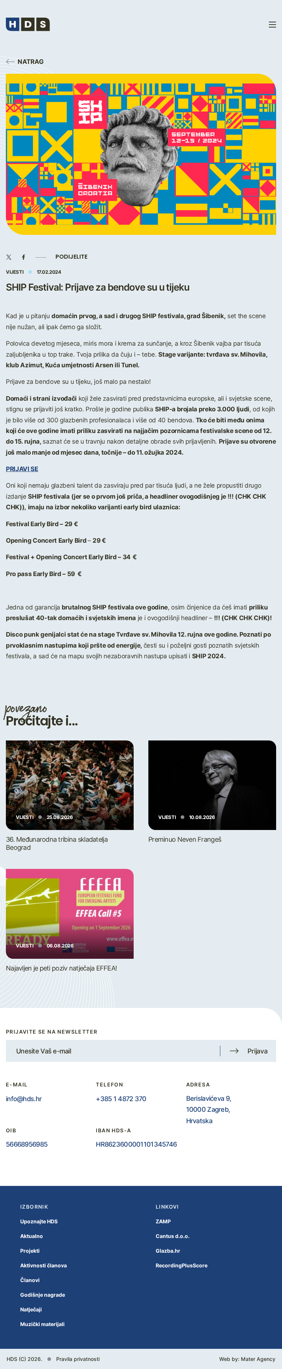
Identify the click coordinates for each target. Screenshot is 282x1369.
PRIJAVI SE (22, 468)
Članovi (30, 1280)
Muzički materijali (42, 1324)
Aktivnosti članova (43, 1265)
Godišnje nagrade (42, 1294)
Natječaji (31, 1309)
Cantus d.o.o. (172, 1236)
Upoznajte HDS (39, 1221)
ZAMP (163, 1221)
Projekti (30, 1250)
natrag (31, 61)
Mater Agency (258, 1358)
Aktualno (31, 1236)
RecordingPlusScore (181, 1265)
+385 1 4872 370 (121, 1098)
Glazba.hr (168, 1250)
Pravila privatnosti (78, 1358)
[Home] (28, 24)
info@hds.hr (23, 1098)
